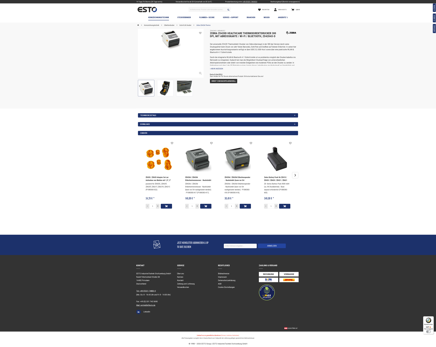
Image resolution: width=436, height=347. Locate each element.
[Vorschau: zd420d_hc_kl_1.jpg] (146, 88)
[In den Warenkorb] (166, 206)
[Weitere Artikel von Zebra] (291, 33)
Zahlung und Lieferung (186, 284)
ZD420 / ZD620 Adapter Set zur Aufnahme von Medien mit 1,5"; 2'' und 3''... (158, 179)
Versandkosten (183, 287)
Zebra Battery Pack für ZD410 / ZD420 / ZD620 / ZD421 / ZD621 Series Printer (275, 179)
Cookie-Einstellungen (226, 287)
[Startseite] (138, 25)
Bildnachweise (223, 274)
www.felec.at (292, 328)
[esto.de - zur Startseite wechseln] (147, 9)
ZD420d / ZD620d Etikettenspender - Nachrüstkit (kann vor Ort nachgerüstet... (237, 179)
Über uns (180, 274)
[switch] (428, 331)
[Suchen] (228, 9)
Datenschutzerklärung (226, 280)
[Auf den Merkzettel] (200, 33)
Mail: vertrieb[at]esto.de (145, 305)
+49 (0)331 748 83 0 (249, 2)
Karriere (180, 277)
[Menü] (432, 317)
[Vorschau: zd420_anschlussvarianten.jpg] (184, 88)
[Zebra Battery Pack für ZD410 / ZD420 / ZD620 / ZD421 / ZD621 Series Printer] (277, 159)
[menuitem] (209, 9)
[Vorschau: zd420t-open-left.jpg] (165, 88)
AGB (219, 284)
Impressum (222, 277)
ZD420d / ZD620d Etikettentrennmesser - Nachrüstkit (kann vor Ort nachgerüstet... (198, 179)
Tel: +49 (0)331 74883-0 (146, 291)
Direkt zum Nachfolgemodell (224, 81)
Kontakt (180, 280)
